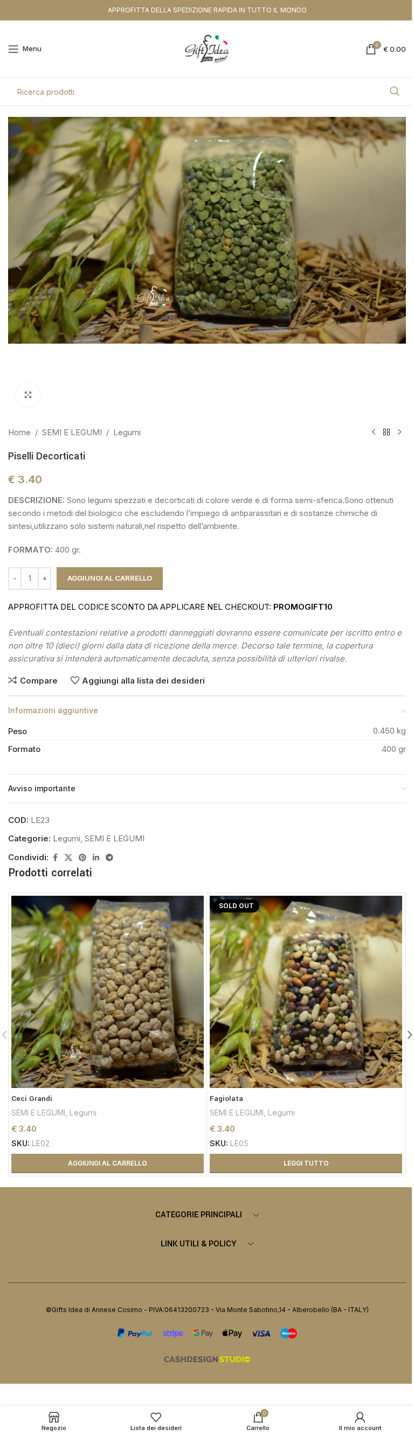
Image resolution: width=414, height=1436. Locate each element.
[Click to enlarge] (28, 395)
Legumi (127, 432)
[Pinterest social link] (82, 858)
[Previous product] (373, 432)
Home (19, 432)
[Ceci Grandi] (107, 992)
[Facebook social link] (55, 858)
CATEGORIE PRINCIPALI (198, 1215)
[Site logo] (207, 48)
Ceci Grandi (31, 1098)
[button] (19, 266)
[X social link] (68, 858)
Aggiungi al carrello (109, 578)
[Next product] (399, 432)
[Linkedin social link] (95, 858)
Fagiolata (226, 1098)
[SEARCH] (394, 91)
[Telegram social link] (109, 858)
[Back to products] (386, 432)
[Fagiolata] (306, 992)
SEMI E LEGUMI (72, 432)
